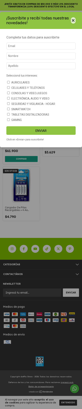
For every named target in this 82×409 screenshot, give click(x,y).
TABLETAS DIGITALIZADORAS (30, 114)
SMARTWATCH (20, 109)
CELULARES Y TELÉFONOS (28, 87)
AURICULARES (20, 82)
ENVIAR (41, 131)
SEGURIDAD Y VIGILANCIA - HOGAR (33, 103)
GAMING (16, 120)
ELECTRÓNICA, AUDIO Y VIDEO (30, 98)
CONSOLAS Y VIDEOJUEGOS (29, 93)
